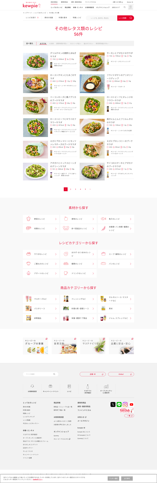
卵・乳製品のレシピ (79, 229)
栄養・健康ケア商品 (79, 318)
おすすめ (43, 43)
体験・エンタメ (78, 7)
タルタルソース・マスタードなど (118, 299)
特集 (77, 18)
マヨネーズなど (40, 299)
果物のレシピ (77, 219)
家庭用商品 (54, 2)
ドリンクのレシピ (79, 273)
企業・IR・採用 (117, 2)
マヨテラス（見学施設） (88, 392)
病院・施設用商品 (76, 2)
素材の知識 (49, 18)
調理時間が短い (61, 43)
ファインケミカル (90, 2)
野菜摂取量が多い (102, 43)
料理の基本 (63, 18)
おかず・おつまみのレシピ (81, 254)
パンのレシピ (114, 264)
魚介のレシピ (114, 219)
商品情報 (68, 7)
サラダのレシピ (40, 254)
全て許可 (127, 478)
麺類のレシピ (77, 264)
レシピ (69, 391)
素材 (111, 309)
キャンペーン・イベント (51, 391)
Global (129, 2)
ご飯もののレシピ (41, 264)
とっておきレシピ (56, 7)
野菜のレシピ (39, 219)
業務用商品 (64, 2)
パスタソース (39, 309)
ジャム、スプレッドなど (118, 318)
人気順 (51, 43)
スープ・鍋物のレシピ (117, 254)
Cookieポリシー (38, 479)
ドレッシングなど (79, 299)
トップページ (27, 13)
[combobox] (110, 18)
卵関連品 (37, 318)
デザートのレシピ (41, 273)
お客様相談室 (89, 7)
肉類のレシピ (39, 229)
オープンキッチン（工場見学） (106, 392)
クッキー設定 (113, 478)
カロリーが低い (75, 43)
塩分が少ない (88, 43)
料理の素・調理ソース (80, 309)
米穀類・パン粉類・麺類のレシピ (119, 228)
